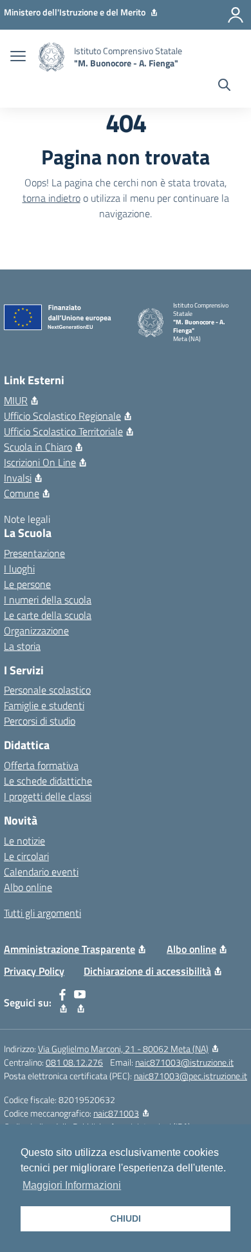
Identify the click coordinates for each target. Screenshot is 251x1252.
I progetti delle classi (47, 796)
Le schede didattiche (48, 780)
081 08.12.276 (74, 1062)
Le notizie (24, 840)
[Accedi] (235, 14)
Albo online (28, 887)
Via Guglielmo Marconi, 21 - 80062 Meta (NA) (123, 1048)
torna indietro (51, 198)
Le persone (27, 584)
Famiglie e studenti (44, 705)
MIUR (16, 400)
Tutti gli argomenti (42, 913)
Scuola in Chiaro (38, 447)
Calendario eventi (41, 871)
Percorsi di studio (39, 721)
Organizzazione (36, 630)
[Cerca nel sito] (224, 86)
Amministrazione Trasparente (69, 949)
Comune (21, 493)
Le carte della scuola (47, 615)
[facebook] (63, 1002)
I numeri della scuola (47, 599)
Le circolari (26, 856)
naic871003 (116, 1113)
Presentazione (34, 553)
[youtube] (80, 1002)
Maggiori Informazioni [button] (72, 1185)
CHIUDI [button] (125, 1218)
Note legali (27, 519)
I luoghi (19, 568)
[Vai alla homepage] (51, 57)
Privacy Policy (34, 971)
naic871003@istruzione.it (184, 1062)
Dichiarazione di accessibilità (147, 971)
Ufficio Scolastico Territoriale (63, 431)
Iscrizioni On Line (40, 462)
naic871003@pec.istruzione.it (190, 1075)
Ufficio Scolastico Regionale (62, 416)
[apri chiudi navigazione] (18, 57)
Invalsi (18, 477)
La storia (22, 646)
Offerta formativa (41, 765)
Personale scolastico (47, 690)
